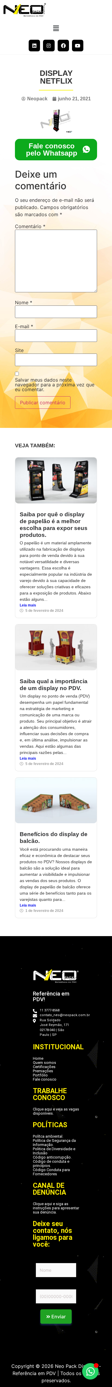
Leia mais (28, 605)
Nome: (42, 1259)
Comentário (30, 226)
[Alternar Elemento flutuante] (90, 1371)
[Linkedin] (34, 45)
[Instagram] (48, 45)
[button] (56, 28)
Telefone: (45, 1285)
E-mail (24, 326)
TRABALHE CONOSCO (50, 1094)
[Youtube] (77, 45)
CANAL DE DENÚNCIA (49, 1189)
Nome (23, 302)
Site (19, 350)
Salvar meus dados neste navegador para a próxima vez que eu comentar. (54, 384)
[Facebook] (63, 45)
